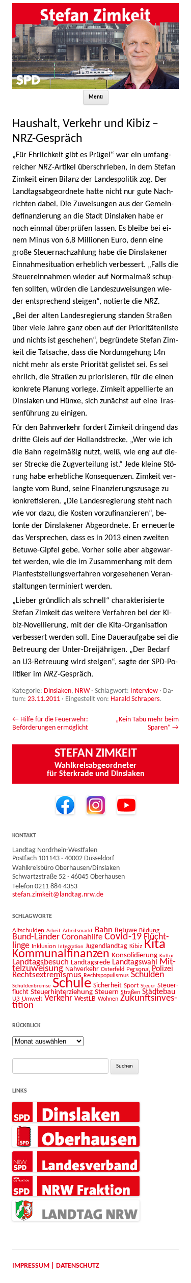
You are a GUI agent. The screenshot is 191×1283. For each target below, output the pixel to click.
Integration (71, 947)
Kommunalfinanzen (61, 954)
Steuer (148, 986)
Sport (131, 985)
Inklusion (44, 946)
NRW (82, 691)
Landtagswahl (134, 962)
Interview (144, 691)
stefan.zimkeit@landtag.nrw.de (57, 894)
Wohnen (108, 999)
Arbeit (53, 931)
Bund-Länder (36, 937)
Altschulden (28, 930)
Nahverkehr (82, 969)
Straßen (130, 992)
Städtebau (158, 992)
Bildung (149, 930)
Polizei (162, 969)
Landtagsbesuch (40, 962)
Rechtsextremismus (46, 975)
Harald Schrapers (135, 699)
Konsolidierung (134, 955)
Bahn (104, 930)
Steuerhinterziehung (62, 992)
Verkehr (58, 998)
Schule (71, 983)
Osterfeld (112, 969)
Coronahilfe (82, 937)
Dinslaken (57, 691)
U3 (16, 999)
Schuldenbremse (31, 986)
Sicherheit (107, 985)
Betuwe (126, 930)
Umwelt (32, 999)
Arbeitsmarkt (78, 931)
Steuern (107, 992)
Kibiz (135, 946)
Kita (155, 945)
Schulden (147, 975)
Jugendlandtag (106, 946)
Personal (138, 969)
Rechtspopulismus (106, 976)
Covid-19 (123, 937)
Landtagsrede (90, 962)
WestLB (85, 999)
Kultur (166, 956)
